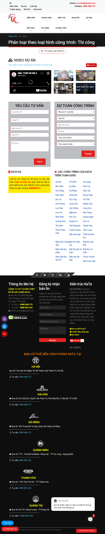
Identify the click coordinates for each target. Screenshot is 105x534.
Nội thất (31, 28)
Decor (24, 6)
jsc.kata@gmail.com (85, 3)
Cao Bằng (59, 190)
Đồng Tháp (88, 195)
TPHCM (72, 182)
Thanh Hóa (87, 225)
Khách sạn (46, 18)
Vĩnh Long (87, 230)
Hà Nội (58, 182)
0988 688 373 (89, 6)
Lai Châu (59, 208)
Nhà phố (75, 18)
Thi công (45, 28)
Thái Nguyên (74, 225)
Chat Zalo (7, 523)
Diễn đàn (14, 6)
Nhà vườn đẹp (89, 261)
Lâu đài (89, 18)
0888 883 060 (25, 488)
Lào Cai (58, 212)
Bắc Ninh (59, 186)
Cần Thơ (86, 186)
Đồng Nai (73, 195)
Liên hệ (33, 6)
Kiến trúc (31, 18)
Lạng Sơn (87, 208)
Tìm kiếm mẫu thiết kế (54, 51)
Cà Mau (72, 186)
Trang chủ (12, 36)
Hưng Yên (73, 204)
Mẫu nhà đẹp (75, 234)
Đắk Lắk (86, 190)
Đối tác (27, 9)
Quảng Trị (73, 221)
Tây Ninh (59, 225)
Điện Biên (59, 195)
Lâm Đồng (73, 208)
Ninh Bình (59, 217)
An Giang (87, 182)
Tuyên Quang (75, 230)
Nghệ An (73, 212)
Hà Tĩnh (86, 199)
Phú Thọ (72, 217)
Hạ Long (73, 199)
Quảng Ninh (60, 221)
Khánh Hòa (87, 204)
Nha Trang (87, 212)
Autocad (37, 9)
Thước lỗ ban (88, 256)
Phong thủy (61, 28)
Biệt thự (61, 18)
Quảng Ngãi (88, 217)
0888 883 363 (26, 307)
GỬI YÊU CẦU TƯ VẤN (86, 531)
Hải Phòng (60, 204)
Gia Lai (58, 199)
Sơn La (86, 221)
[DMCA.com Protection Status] (17, 317)
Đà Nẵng (73, 190)
